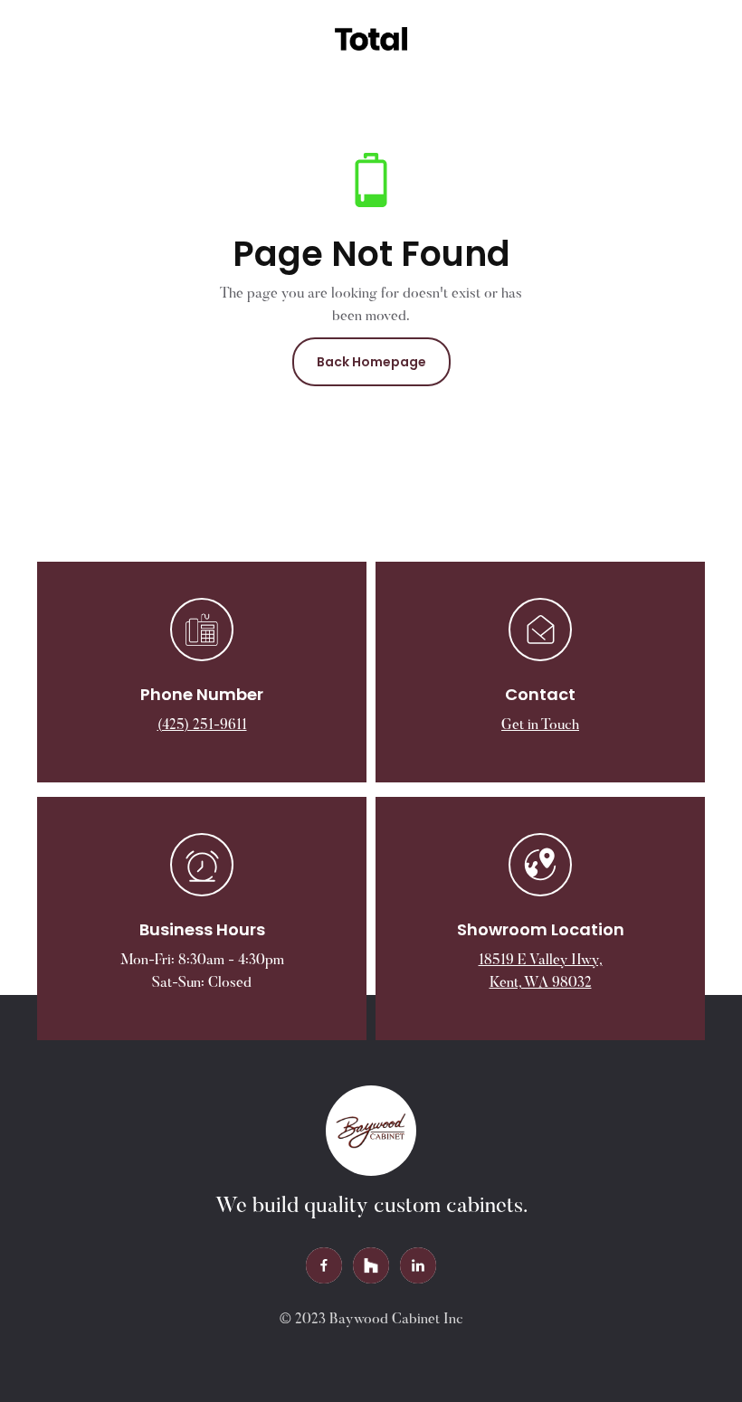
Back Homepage (371, 362)
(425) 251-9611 (202, 725)
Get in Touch (540, 725)
